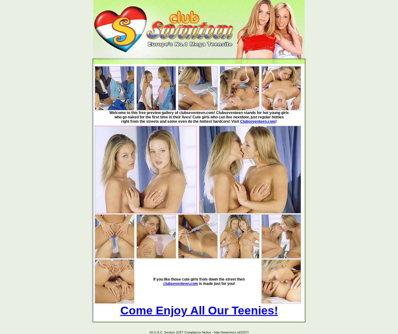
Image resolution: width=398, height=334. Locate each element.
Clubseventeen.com (257, 121)
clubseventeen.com (180, 283)
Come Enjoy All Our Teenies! (199, 310)
